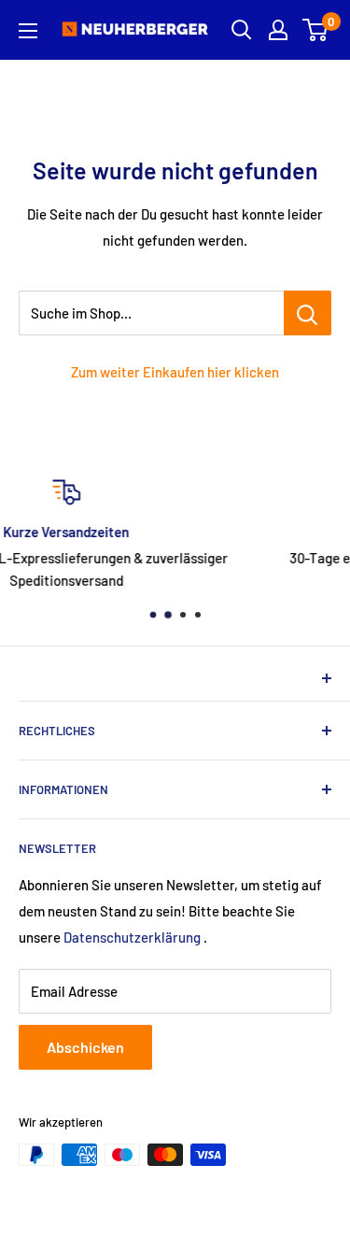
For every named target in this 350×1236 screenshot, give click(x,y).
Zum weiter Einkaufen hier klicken (175, 371)
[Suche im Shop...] (307, 313)
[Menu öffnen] (28, 30)
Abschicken (85, 1047)
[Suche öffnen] (241, 30)
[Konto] (278, 30)
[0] (316, 30)
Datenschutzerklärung (132, 937)
